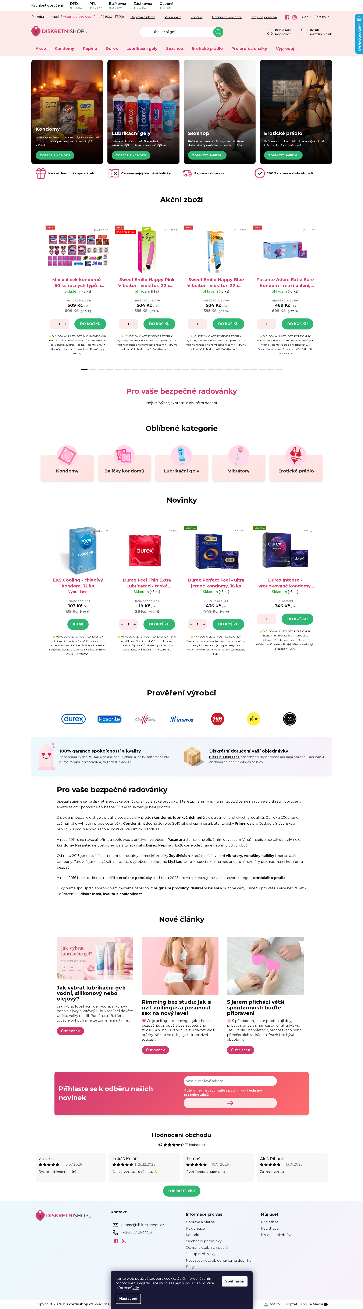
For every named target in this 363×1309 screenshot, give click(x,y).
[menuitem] (40, 48)
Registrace (283, 34)
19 (245, 369)
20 (253, 369)
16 (219, 369)
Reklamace (173, 17)
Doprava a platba (143, 17)
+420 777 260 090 (136, 1232)
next (324, 296)
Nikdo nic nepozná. (224, 757)
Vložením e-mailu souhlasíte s (223, 1093)
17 (228, 369)
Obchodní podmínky (204, 1241)
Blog (190, 1267)
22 (270, 369)
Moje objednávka (264, 17)
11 (177, 369)
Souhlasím (234, 1281)
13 (194, 369)
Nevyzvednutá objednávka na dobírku (219, 1261)
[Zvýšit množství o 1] (66, 324)
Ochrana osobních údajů (207, 1248)
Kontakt (197, 17)
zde (136, 1288)
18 (236, 369)
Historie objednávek (278, 1235)
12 (185, 369)
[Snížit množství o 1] (53, 324)
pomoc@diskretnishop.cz (142, 1225)
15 (211, 369)
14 (202, 369)
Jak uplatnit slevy (201, 1254)
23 (279, 369)
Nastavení (128, 1299)
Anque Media (311, 1304)
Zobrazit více (181, 1191)
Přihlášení (283, 30)
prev (39, 296)
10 (169, 369)
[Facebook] (285, 17)
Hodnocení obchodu (227, 17)
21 (262, 369)
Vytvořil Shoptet (284, 1304)
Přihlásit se (270, 1222)
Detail (77, 624)
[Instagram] (293, 17)
